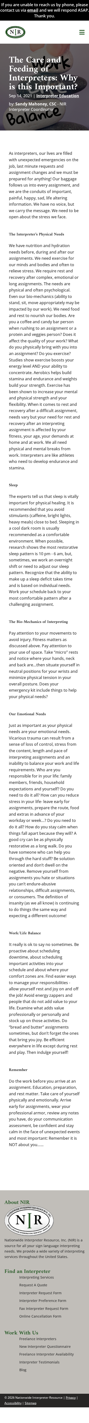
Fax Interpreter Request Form (43, 1308)
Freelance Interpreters (37, 1338)
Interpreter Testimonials (39, 1362)
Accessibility (13, 1403)
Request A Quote (33, 1285)
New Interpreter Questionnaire (45, 1346)
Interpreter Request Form (40, 1293)
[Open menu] (82, 32)
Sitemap (30, 1403)
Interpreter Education (57, 95)
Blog (22, 1369)
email (32, 10)
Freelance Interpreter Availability (46, 1354)
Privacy (71, 1397)
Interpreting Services (36, 1277)
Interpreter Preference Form (42, 1300)
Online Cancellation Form (40, 1316)
